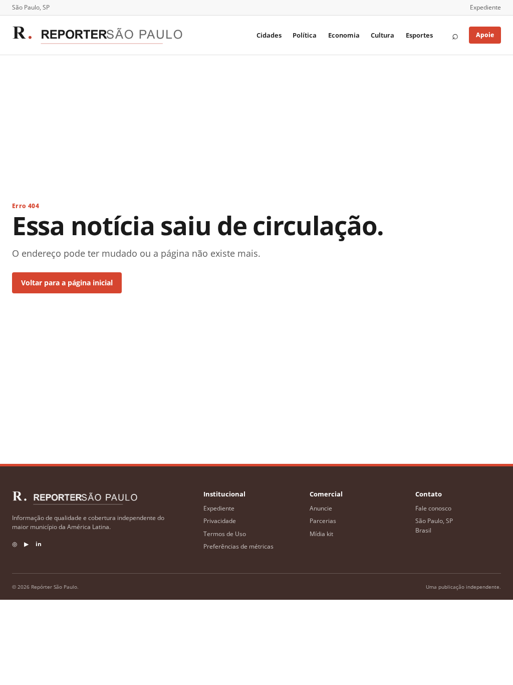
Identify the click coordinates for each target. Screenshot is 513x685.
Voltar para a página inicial (67, 282)
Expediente (485, 7)
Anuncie (321, 508)
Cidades (269, 35)
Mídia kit (321, 534)
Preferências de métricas (238, 546)
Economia (344, 35)
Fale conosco (433, 508)
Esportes (419, 35)
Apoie (485, 35)
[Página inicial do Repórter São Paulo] (97, 35)
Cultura (382, 35)
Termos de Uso (224, 534)
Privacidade (219, 521)
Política (305, 35)
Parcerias (323, 521)
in (39, 544)
